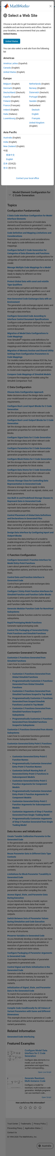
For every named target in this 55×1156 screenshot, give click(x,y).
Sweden (33, 101)
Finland (6, 101)
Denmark (7, 88)
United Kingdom (36, 122)
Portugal (33, 97)
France (6, 105)
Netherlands (35, 84)
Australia (7, 137)
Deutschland (9, 92)
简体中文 (10, 155)
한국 (5, 168)
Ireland (6, 109)
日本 (5, 163)
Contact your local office (27, 178)
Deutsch (36, 109)
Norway (33, 88)
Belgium (7, 84)
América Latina (10, 63)
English (35, 114)
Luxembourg (9, 118)
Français (36, 118)
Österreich (34, 92)
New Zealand (9, 146)
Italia (5, 114)
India (5, 142)
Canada (7, 68)
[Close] (50, 6)
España (7, 97)
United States (9, 72)
